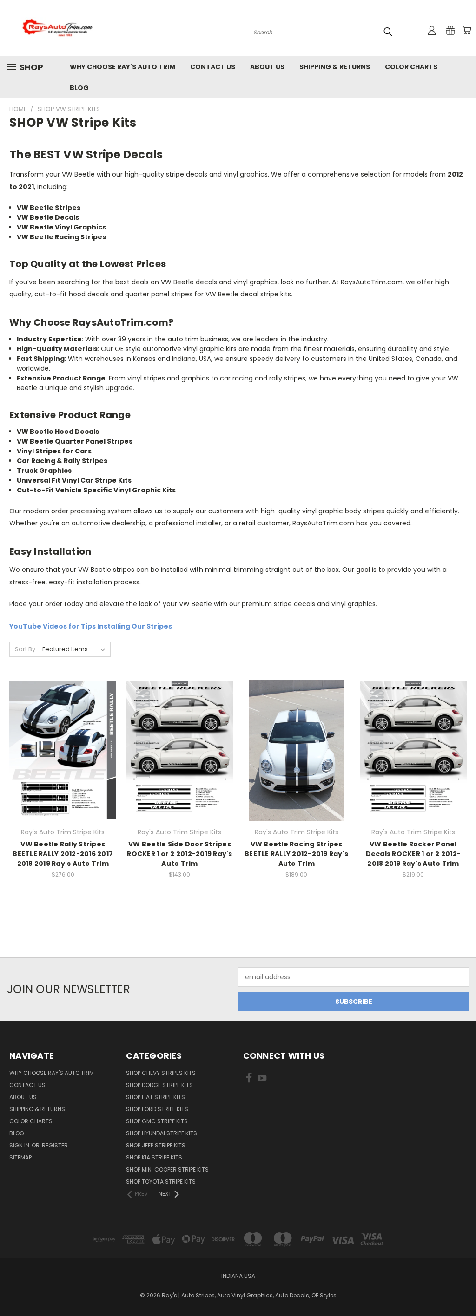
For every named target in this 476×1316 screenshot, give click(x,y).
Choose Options (63, 767)
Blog (79, 87)
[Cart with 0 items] (466, 30)
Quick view (63, 731)
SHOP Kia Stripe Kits (154, 1157)
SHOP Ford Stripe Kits (157, 1109)
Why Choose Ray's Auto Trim (122, 67)
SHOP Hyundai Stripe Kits (161, 1133)
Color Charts (411, 67)
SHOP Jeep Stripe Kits (155, 1145)
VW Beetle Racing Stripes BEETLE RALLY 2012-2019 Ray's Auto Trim (296, 853)
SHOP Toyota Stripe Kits (161, 1181)
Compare (59, 749)
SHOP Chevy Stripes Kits (161, 1073)
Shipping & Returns (334, 67)
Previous (461, 1287)
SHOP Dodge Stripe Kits (159, 1085)
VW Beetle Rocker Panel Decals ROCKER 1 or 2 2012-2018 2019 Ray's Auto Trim (413, 853)
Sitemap (20, 1157)
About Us (267, 67)
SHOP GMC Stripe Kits (157, 1121)
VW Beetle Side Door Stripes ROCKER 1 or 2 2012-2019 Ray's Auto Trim (179, 853)
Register (55, 1145)
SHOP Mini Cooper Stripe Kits (167, 1169)
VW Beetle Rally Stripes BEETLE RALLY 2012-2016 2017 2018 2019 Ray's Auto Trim (63, 853)
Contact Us (212, 67)
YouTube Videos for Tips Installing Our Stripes (90, 626)
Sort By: (26, 649)
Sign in (20, 1145)
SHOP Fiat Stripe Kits (155, 1097)
